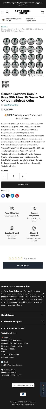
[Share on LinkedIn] (12, 196)
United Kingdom (22, 385)
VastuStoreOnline (11, 105)
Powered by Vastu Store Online (23, 404)
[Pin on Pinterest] (17, 196)
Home (3, 27)
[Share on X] (8, 196)
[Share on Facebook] (3, 196)
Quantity (4, 171)
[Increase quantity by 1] (23, 176)
